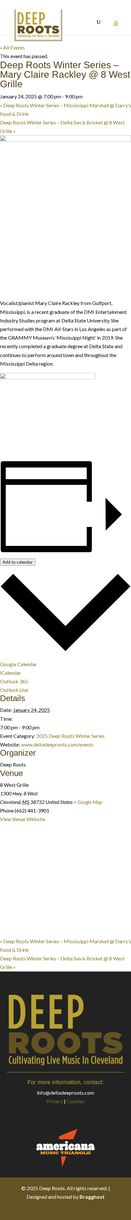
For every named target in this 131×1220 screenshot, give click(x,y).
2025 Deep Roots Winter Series (70, 736)
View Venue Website (22, 819)
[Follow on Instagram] (72, 1210)
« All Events (12, 47)
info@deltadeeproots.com (65, 1093)
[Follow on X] (59, 1210)
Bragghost (92, 1197)
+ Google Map (87, 802)
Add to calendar (18, 562)
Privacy (54, 1101)
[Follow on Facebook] (46, 1210)
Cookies (75, 1101)
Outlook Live (14, 690)
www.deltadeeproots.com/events (57, 744)
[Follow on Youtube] (84, 1210)
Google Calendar (18, 664)
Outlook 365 (14, 681)
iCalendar (10, 673)
